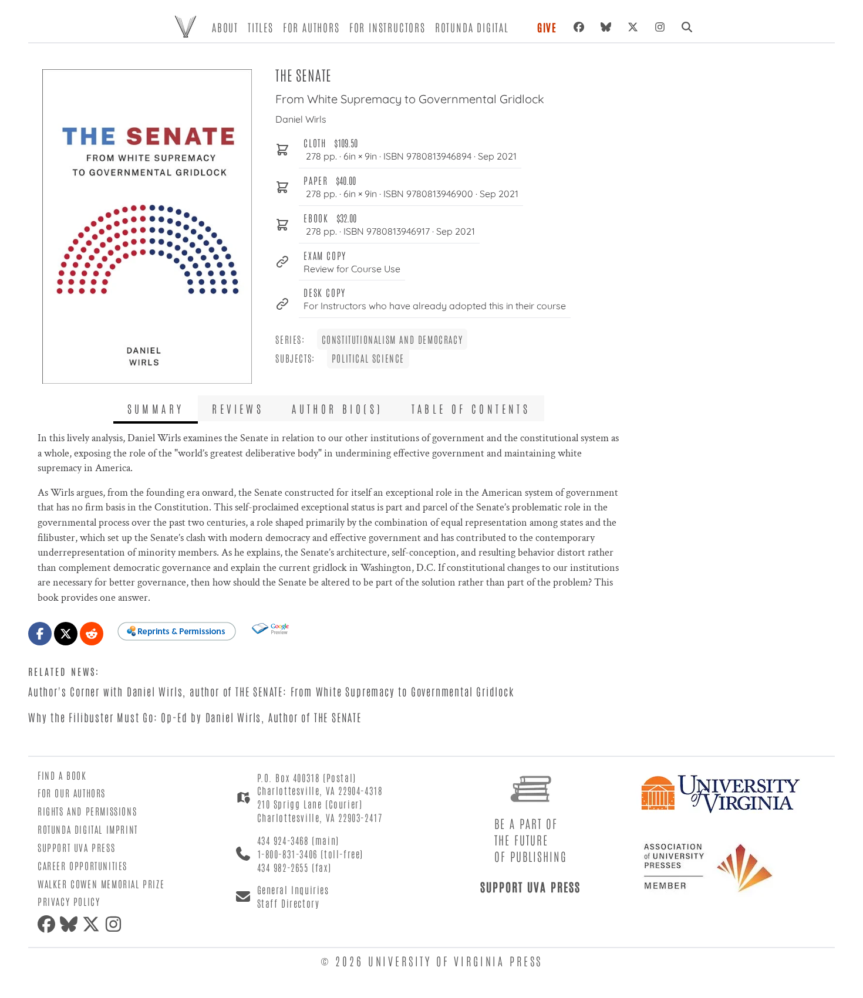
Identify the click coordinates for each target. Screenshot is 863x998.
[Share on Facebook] (40, 633)
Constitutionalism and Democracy (392, 339)
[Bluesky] (606, 27)
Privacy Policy (69, 901)
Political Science (368, 358)
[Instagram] (660, 27)
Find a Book (62, 775)
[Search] (687, 27)
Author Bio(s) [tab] (337, 408)
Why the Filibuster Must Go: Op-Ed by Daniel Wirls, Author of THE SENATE (195, 717)
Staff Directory (288, 903)
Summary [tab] (155, 408)
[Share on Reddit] (91, 633)
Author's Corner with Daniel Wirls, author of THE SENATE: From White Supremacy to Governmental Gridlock (271, 691)
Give (547, 27)
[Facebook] (579, 27)
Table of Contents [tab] (471, 408)
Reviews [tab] (238, 408)
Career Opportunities (82, 865)
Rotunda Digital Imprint (88, 829)
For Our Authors (72, 793)
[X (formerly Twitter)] (633, 27)
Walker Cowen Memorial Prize (101, 883)
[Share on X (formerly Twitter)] (65, 633)
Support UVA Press (76, 847)
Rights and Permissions (87, 811)
